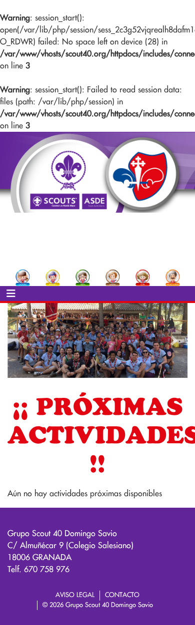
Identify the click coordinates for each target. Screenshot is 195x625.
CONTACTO (122, 595)
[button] (21, 340)
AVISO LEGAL (75, 595)
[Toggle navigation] (11, 293)
